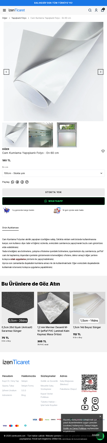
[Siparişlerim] (96, 10)
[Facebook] (84, 400)
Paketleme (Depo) (68, 389)
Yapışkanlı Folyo (18, 18)
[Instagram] (95, 400)
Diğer (4, 18)
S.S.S (23, 390)
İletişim (24, 381)
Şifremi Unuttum (9, 390)
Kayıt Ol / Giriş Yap (10, 381)
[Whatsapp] (95, 407)
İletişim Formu (27, 386)
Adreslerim (7, 395)
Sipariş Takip (8, 386)
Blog (23, 395)
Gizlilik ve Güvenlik (49, 381)
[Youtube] (84, 407)
